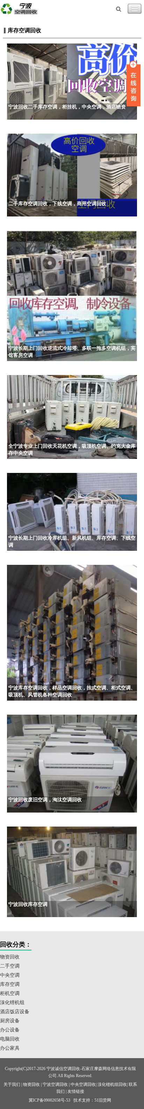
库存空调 (10, 984)
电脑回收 (10, 1039)
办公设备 (10, 1030)
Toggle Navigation (135, 9)
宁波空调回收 (55, 1084)
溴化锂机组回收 (112, 1084)
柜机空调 (10, 993)
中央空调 (10, 975)
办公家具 (10, 1048)
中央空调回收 (83, 1084)
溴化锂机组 (12, 1002)
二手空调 (10, 966)
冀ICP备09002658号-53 (49, 1100)
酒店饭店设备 (14, 1011)
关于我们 (11, 1084)
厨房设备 (10, 1020)
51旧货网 (102, 1100)
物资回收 (10, 957)
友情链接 (75, 1091)
